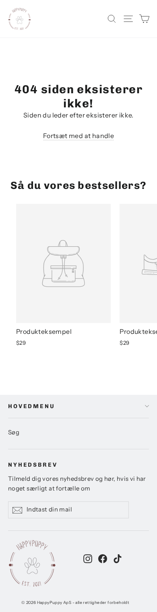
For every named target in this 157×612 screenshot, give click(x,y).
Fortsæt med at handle (78, 136)
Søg (13, 432)
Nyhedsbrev (33, 464)
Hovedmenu (31, 406)
